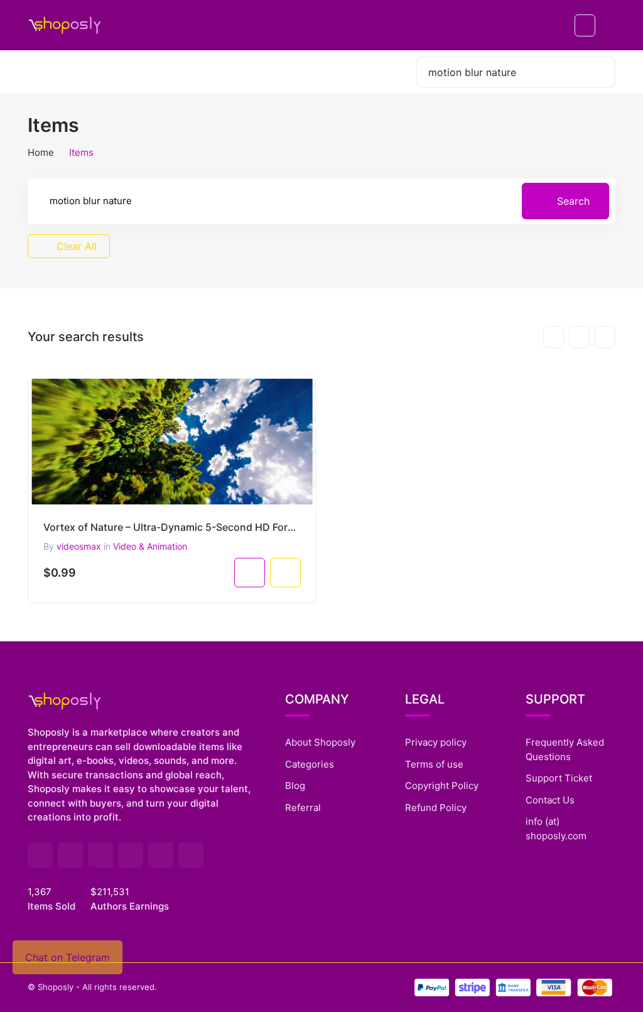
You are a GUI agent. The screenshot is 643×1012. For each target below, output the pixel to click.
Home (41, 152)
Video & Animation (150, 546)
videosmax (79, 546)
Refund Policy (436, 807)
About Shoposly (320, 742)
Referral (303, 807)
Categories (309, 764)
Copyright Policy (441, 786)
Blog (295, 786)
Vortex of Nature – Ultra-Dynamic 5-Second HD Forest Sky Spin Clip (172, 527)
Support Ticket (559, 778)
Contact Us (550, 800)
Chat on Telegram (67, 957)
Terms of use (434, 764)
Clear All (75, 246)
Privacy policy (436, 742)
